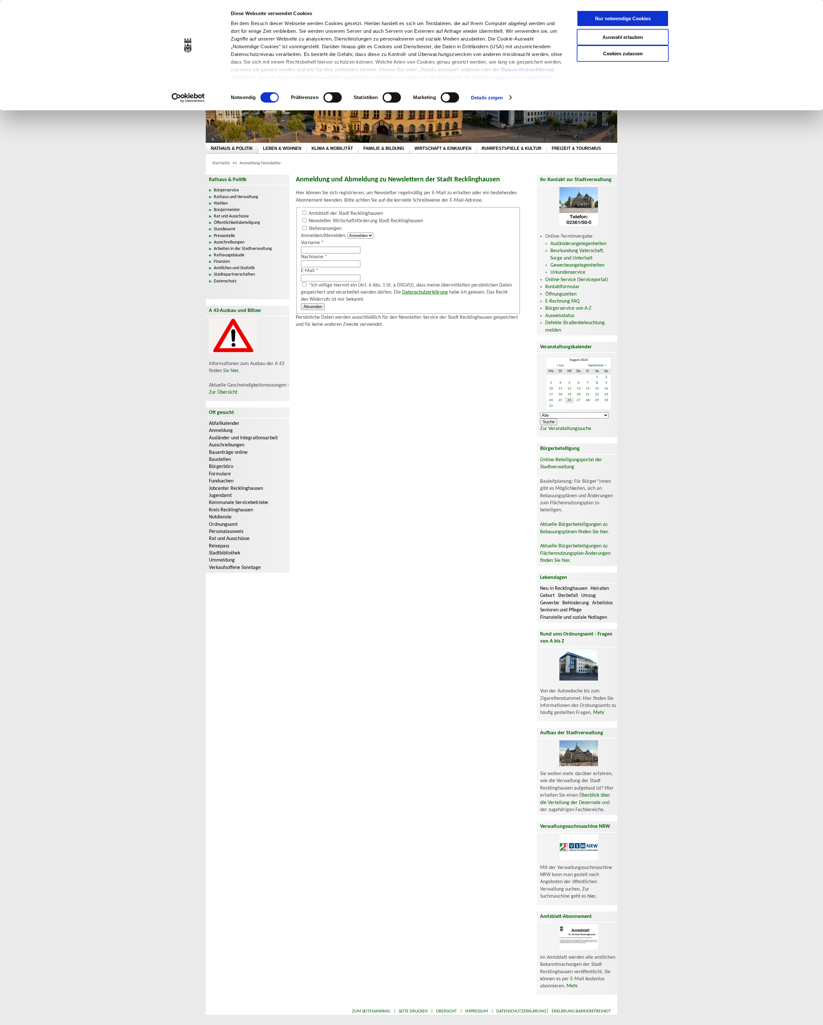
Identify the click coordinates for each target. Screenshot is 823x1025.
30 (606, 400)
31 (551, 406)
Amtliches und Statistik (234, 268)
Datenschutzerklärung (527, 69)
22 (597, 394)
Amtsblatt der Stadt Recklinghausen (346, 213)
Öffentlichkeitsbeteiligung (237, 222)
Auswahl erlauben (622, 37)
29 (597, 400)
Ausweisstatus (559, 315)
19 (569, 394)
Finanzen (222, 261)
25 (560, 400)
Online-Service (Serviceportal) (576, 279)
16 (606, 388)
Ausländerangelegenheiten (578, 243)
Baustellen (220, 459)
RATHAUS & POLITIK (232, 148)
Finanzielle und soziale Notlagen (573, 617)
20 (579, 394)
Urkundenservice (567, 272)
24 (551, 400)
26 (569, 400)
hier (234, 370)
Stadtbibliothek (224, 553)
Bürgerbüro (221, 466)
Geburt (547, 595)
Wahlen (221, 203)
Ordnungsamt (223, 524)
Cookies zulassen (623, 53)
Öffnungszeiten (560, 294)
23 (606, 394)
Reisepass (219, 546)
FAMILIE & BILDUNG (383, 148)
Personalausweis (226, 531)
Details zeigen (487, 97)
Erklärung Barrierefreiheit (581, 1011)
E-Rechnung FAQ (562, 301)
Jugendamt (220, 495)
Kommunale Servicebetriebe (238, 502)
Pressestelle (224, 235)
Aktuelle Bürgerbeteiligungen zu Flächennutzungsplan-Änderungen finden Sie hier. (575, 553)
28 (588, 400)
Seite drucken (413, 1011)
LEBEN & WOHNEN (282, 148)
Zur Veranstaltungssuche (565, 428)
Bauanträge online (228, 452)
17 (551, 394)
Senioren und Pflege (561, 610)
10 (551, 388)
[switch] (332, 97)
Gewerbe (549, 603)
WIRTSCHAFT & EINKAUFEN (442, 148)
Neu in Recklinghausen (563, 588)
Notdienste (220, 517)
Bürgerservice (226, 190)
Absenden (312, 306)
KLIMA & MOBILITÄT (332, 148)
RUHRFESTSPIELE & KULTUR (511, 148)
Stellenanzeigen (325, 228)
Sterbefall (568, 595)
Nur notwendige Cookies (623, 18)
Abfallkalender (224, 423)
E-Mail (310, 270)
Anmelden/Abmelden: (323, 235)
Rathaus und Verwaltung (236, 197)
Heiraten (600, 588)
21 (588, 394)
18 (560, 394)
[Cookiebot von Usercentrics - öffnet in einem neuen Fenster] (188, 98)
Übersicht (446, 1011)
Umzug (588, 595)
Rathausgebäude (229, 255)
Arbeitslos (602, 603)
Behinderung (575, 603)
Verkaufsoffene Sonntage (235, 567)
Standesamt (224, 229)
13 (579, 388)
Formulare (220, 474)
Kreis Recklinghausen (231, 510)
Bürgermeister (227, 209)
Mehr (599, 712)
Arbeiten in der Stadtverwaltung (243, 248)
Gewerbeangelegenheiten (577, 265)
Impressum (476, 1011)
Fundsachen (221, 481)
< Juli (560, 365)
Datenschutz (225, 281)
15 (597, 388)
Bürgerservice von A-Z (568, 308)
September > (597, 365)
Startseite (221, 163)
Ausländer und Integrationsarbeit (243, 438)
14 (588, 388)
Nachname (314, 257)
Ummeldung (222, 560)
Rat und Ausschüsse (231, 216)
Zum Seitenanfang (371, 1011)
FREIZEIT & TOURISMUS (576, 148)
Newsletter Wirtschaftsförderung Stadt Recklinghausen (366, 221)
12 (569, 388)
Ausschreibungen (229, 242)
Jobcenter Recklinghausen (236, 488)
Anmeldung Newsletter (260, 163)
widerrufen (539, 77)
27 (579, 400)
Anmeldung (221, 430)
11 (560, 388)
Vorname (312, 242)
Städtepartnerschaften (234, 274)
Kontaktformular (562, 286)
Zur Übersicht (223, 392)
